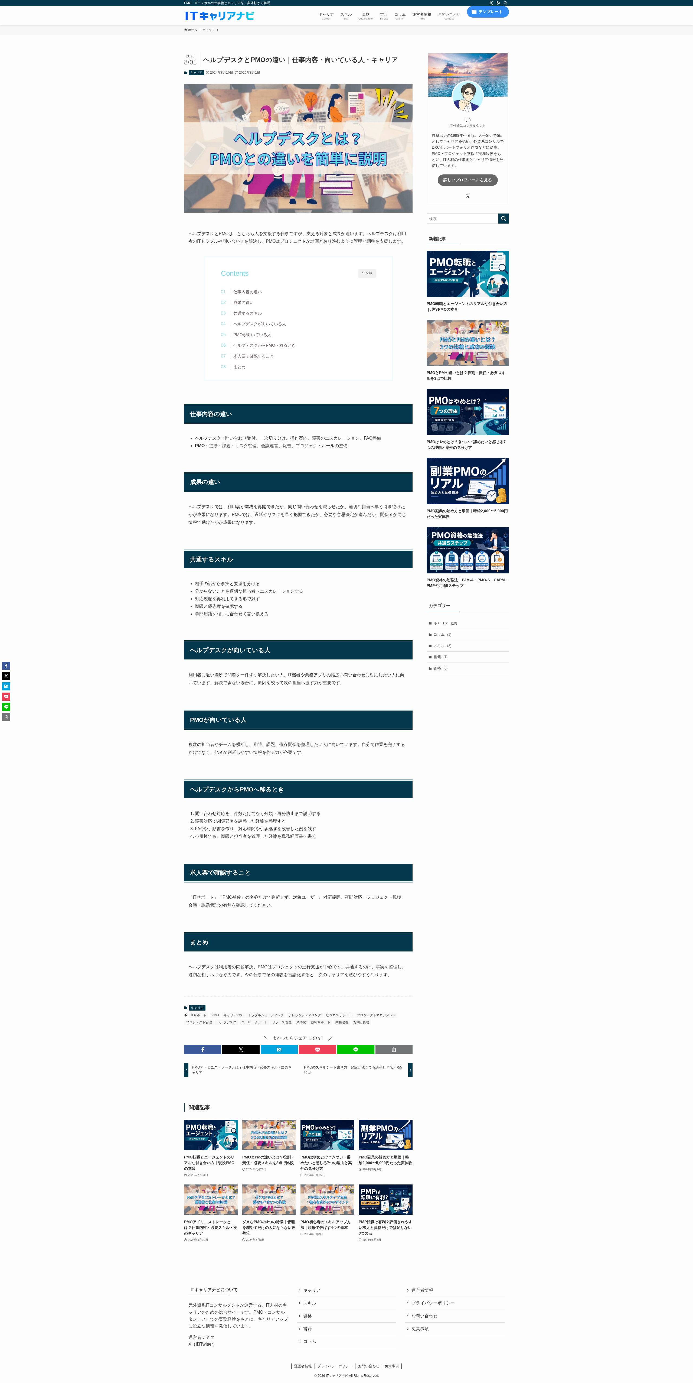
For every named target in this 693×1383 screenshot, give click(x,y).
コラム (442, 634)
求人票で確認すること (253, 356)
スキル (442, 646)
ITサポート (199, 1015)
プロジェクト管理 (199, 1022)
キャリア (196, 72)
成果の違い (243, 302)
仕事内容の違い (247, 292)
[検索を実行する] (503, 218)
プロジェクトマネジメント (376, 1015)
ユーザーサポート (254, 1022)
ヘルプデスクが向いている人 (259, 324)
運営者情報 (422, 1290)
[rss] (498, 3)
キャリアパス (233, 1015)
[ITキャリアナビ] (219, 15)
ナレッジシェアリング (305, 1015)
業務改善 (341, 1022)
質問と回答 (361, 1022)
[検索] (505, 3)
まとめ (239, 367)
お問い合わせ (424, 1316)
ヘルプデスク (226, 1022)
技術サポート (321, 1022)
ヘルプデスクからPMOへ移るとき (264, 345)
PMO (215, 1015)
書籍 (440, 657)
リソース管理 (282, 1022)
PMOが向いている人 (252, 334)
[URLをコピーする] (394, 1049)
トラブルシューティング (266, 1015)
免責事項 (420, 1328)
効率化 (301, 1022)
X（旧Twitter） (202, 1344)
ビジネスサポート (339, 1015)
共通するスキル (247, 313)
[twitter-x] (491, 3)
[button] (202, 1049)
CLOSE (367, 273)
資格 (440, 668)
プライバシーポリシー (433, 1303)
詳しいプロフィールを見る (467, 180)
